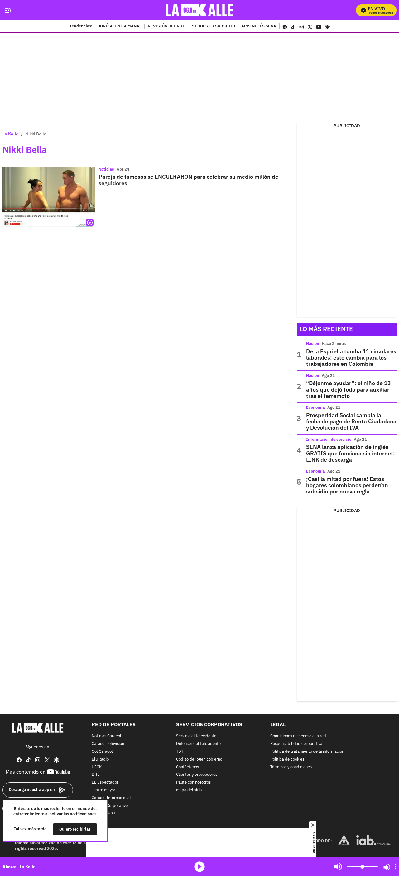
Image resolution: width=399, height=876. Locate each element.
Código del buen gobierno (199, 759)
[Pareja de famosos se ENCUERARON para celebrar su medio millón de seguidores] (48, 197)
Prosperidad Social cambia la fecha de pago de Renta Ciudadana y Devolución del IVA (351, 421)
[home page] (199, 10)
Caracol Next (103, 813)
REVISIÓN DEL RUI (166, 26)
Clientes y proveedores (196, 775)
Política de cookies (287, 759)
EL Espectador (105, 782)
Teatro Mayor (103, 790)
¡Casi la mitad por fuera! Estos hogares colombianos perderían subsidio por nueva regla (347, 485)
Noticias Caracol (106, 736)
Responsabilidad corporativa (296, 744)
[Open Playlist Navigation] (396, 867)
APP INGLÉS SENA (258, 26)
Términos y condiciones (291, 767)
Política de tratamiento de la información (307, 752)
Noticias (106, 169)
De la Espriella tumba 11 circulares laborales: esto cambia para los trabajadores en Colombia (351, 358)
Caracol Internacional (111, 798)
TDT (179, 752)
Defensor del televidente (198, 744)
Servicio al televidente (196, 736)
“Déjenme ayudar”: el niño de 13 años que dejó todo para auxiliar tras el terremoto (348, 389)
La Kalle (10, 134)
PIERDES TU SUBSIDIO (212, 26)
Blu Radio (100, 759)
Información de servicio (328, 439)
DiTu (95, 775)
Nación (312, 343)
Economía (315, 407)
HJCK (97, 767)
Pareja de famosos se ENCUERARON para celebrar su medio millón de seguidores (188, 179)
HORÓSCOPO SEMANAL (119, 26)
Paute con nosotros (193, 782)
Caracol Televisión (108, 744)
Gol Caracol (102, 752)
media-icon (199, 867)
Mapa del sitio (189, 790)
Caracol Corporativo (110, 805)
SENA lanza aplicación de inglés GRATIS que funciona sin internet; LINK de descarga (350, 453)
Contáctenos (187, 767)
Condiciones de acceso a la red (298, 736)
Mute (338, 866)
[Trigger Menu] (7, 10)
